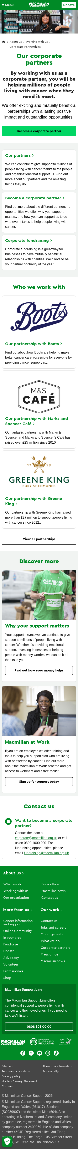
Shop (7, 978)
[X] (31, 1054)
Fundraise (10, 944)
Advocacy (11, 957)
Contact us (49, 897)
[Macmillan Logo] (39, 5)
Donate (69, 5)
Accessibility (50, 1071)
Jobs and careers (53, 927)
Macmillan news (53, 891)
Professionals (13, 971)
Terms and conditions (16, 1071)
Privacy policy (11, 1076)
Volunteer (10, 964)
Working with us (37, 41)
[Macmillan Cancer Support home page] (3, 42)
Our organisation (16, 897)
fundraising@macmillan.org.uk (46, 853)
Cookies (7, 1086)
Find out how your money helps (39, 670)
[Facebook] (22, 1054)
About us (16, 41)
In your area (12, 937)
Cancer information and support (18, 922)
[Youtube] (39, 1054)
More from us (16, 910)
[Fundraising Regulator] (41, 1042)
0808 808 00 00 (39, 1026)
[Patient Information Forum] (65, 1042)
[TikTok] (56, 1054)
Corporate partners (55, 947)
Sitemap (7, 1066)
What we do (12, 884)
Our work (50, 910)
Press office (50, 884)
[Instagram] (47, 1054)
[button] (8, 5)
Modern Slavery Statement (19, 1081)
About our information (57, 1066)
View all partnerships (39, 539)
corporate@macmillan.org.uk (36, 838)
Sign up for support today (39, 781)
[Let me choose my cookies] (7, 1141)
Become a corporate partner (39, 131)
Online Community (17, 931)
